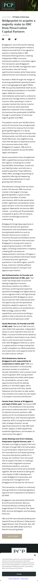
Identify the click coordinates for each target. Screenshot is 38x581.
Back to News (12, 536)
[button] (35, 555)
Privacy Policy (24, 578)
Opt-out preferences (14, 578)
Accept (19, 574)
